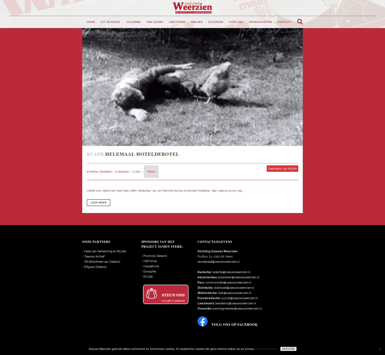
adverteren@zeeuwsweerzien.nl (238, 277)
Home (94, 171)
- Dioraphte (148, 271)
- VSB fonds (149, 261)
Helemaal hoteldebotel (142, 153)
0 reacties (122, 171)
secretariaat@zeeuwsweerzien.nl (219, 261)
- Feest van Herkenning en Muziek (104, 251)
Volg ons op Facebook (235, 324)
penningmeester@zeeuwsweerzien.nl (237, 308)
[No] (380, 349)
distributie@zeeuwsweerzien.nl (234, 287)
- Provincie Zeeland (154, 255)
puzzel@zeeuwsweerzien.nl (239, 298)
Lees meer (98, 202)
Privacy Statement (267, 348)
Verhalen (105, 171)
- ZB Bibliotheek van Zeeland (101, 261)
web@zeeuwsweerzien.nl (234, 293)
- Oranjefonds (150, 266)
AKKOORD (288, 348)
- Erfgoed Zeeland (94, 267)
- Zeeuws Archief (93, 256)
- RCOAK (147, 276)
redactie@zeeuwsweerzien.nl (231, 272)
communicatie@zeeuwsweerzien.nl (228, 282)
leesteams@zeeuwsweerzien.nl (235, 303)
